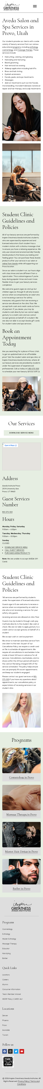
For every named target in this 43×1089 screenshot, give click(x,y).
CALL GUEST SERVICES (14, 550)
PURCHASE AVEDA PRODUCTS (17, 553)
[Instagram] (10, 1051)
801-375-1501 (7, 512)
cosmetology (7, 50)
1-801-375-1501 (33, 369)
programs (17, 47)
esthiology (34, 47)
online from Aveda (10, 263)
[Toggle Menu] (35, 6)
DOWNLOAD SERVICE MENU (16, 547)
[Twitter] (16, 1051)
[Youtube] (21, 1051)
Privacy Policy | (24, 1081)
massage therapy (25, 50)
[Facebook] (4, 1051)
